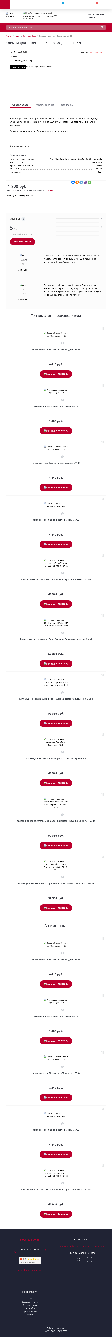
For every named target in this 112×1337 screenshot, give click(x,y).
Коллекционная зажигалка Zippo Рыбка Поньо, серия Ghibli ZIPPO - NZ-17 (56, 883)
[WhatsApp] (89, 182)
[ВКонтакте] (73, 182)
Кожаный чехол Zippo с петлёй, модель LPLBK (56, 349)
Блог (30, 1298)
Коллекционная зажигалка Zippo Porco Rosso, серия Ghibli (56, 758)
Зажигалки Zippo (29, 36)
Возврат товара (30, 1305)
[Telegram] (81, 182)
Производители (30, 1311)
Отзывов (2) (67, 104)
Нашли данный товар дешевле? (20, 195)
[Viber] (85, 182)
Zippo (31, 60)
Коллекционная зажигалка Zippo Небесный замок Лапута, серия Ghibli (56, 698)
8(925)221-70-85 (96, 14)
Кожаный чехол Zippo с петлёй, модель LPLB (56, 519)
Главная (9, 36)
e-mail (91, 17)
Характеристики (45, 104)
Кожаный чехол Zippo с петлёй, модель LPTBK (56, 463)
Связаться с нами (30, 1249)
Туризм (17, 36)
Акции (30, 1314)
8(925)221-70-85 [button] (30, 1239)
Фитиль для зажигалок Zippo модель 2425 (56, 406)
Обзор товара (20, 104)
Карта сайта (29, 1308)
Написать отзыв (22, 241)
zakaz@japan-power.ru (29, 1270)
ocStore (61, 1328)
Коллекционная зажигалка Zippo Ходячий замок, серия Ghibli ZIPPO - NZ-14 (56, 820)
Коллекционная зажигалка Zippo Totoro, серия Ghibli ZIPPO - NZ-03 (56, 579)
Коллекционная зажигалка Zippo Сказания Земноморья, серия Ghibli (56, 639)
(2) (19, 56)
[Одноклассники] (77, 182)
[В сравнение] (102, 329)
